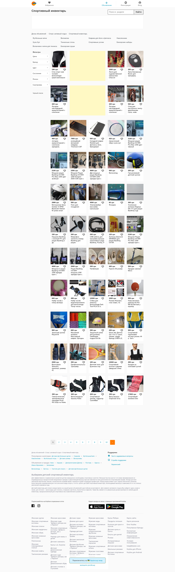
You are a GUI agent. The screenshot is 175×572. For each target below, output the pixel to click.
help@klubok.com (133, 546)
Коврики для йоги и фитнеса (100, 38)
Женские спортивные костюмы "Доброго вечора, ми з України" (59, 530)
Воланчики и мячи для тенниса (45, 46)
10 (107, 442)
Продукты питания (115, 521)
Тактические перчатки (93, 542)
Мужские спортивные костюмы (97, 525)
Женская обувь (37, 533)
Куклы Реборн (113, 518)
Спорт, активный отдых (57, 34)
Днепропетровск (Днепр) (73, 463)
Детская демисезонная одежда (56, 550)
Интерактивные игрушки (114, 542)
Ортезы (46, 469)
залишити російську (87, 565)
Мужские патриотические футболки (95, 531)
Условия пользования (132, 542)
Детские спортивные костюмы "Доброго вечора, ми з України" (78, 554)
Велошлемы (78, 458)
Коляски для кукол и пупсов (115, 525)
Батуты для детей (115, 534)
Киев (52, 463)
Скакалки (77, 456)
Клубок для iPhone (134, 549)
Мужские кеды (94, 521)
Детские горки (75, 518)
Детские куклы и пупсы (114, 530)
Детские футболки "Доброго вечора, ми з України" (78, 546)
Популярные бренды (135, 528)
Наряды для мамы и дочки (59, 537)
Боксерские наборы (124, 42)
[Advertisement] (87, 22)
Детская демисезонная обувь (59, 562)
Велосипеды (36, 469)
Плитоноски (36, 541)
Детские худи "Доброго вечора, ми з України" (59, 556)
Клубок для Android (134, 552)
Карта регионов (133, 521)
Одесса (97, 463)
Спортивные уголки (96, 42)
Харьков (59, 463)
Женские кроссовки (58, 518)
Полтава (88, 463)
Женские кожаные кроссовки (39, 537)
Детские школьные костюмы (77, 540)
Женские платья (38, 526)
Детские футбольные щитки (61, 456)
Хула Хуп (36, 42)
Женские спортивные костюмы (40, 522)
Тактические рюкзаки (40, 554)
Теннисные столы (68, 42)
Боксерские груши (68, 46)
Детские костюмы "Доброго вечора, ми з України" (78, 526)
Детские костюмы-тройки (77, 535)
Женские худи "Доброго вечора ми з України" (58, 523)
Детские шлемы (65, 458)
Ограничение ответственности (133, 537)
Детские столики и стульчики (58, 567)
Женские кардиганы (39, 529)
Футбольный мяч (89, 456)
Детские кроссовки (115, 546)
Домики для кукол (76, 521)
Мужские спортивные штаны (97, 547)
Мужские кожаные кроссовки (96, 537)
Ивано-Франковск (37, 465)
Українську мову (96, 560)
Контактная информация (132, 532)
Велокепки (65, 38)
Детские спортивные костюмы (116, 553)
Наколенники (122, 38)
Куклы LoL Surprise (58, 545)
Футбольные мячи (40, 38)
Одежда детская (76, 531)
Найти (139, 12)
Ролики (110, 538)
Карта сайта (131, 518)
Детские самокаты (58, 542)
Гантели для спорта (58, 469)
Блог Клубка (131, 524)
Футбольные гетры (50, 458)
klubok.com (34, 3)
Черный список (38, 93)
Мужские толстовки (96, 551)
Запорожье (50, 465)
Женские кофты (38, 551)
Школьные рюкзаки (115, 549)
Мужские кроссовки (96, 518)
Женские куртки (38, 518)
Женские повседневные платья (37, 546)
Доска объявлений (39, 34)
